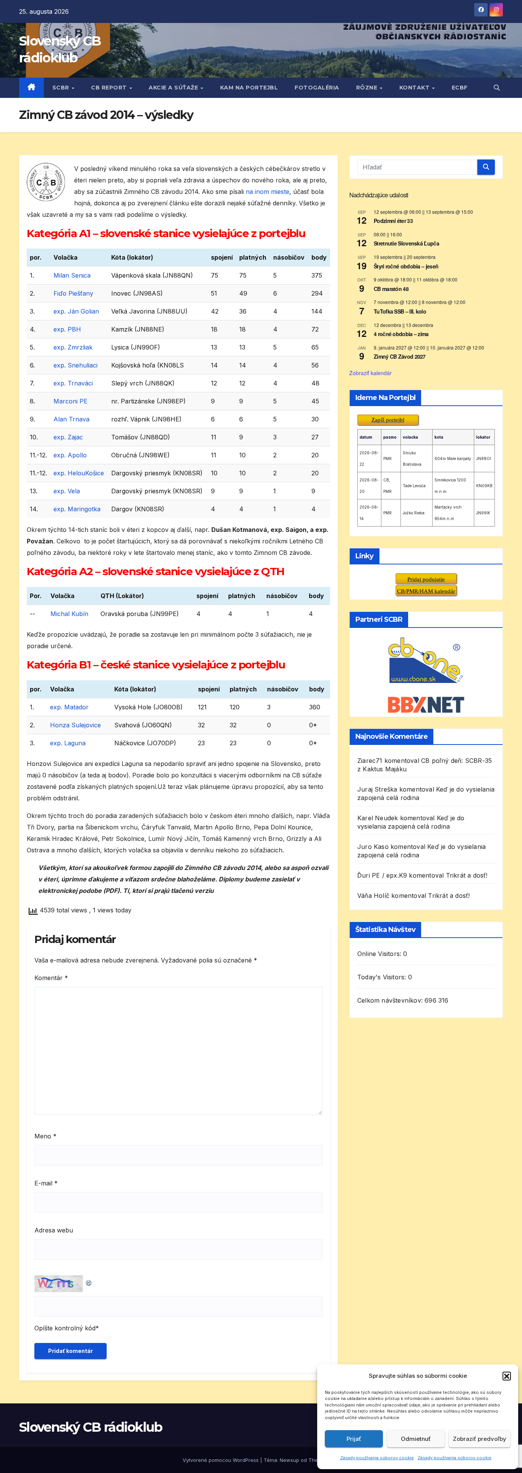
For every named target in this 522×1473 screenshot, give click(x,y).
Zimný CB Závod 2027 (400, 356)
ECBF (460, 87)
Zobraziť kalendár (370, 373)
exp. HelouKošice (78, 473)
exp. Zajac (68, 437)
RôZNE (367, 87)
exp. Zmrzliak (72, 347)
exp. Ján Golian (76, 311)
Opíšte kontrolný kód (65, 1328)
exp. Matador (69, 707)
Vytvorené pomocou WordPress (221, 1460)
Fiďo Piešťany (73, 293)
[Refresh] (89, 1281)
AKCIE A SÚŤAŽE (174, 87)
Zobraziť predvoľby (479, 1438)
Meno (45, 1136)
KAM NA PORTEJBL (249, 87)
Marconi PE (70, 401)
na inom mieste (267, 191)
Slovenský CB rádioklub (90, 1427)
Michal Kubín (69, 614)
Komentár (51, 978)
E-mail (46, 1183)
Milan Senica (72, 275)
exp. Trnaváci (73, 383)
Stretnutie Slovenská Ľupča (406, 243)
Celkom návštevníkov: (391, 1000)
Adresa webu (53, 1230)
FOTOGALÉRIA (317, 87)
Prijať (354, 1438)
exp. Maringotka (77, 509)
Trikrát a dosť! (467, 875)
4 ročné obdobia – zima (401, 334)
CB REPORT (109, 87)
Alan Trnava (71, 419)
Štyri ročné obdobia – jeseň (406, 266)
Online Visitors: (380, 954)
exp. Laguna (68, 743)
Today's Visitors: (382, 977)
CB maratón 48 (391, 289)
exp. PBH (67, 329)
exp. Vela (66, 491)
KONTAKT (415, 87)
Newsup (289, 1460)
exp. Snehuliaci (75, 365)
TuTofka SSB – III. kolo (400, 311)
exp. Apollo (70, 455)
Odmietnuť (416, 1438)
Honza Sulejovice (75, 725)
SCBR (61, 87)
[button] (507, 1376)
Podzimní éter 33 (393, 220)
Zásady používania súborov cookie (377, 1457)
